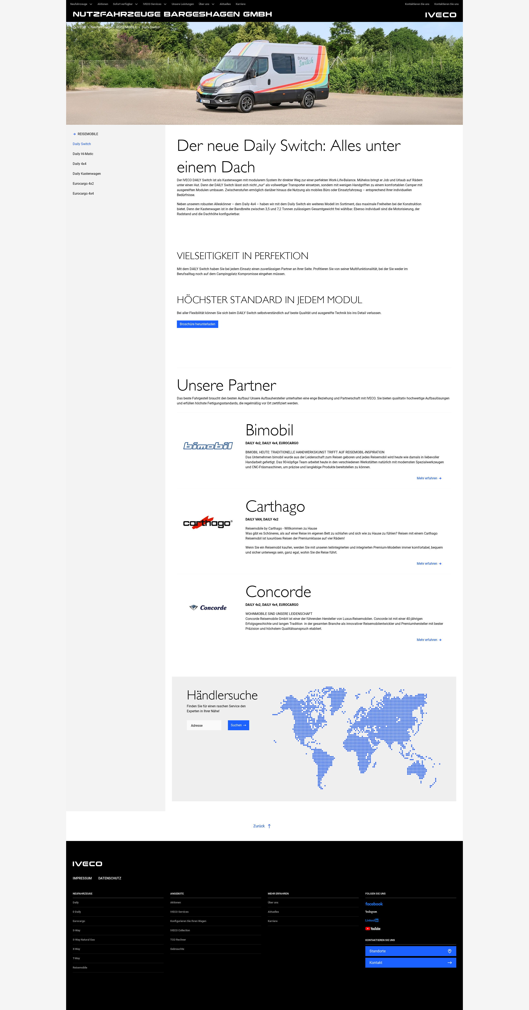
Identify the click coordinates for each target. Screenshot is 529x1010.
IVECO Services (179, 911)
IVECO (81, 27)
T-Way (76, 958)
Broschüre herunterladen (197, 324)
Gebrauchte (177, 948)
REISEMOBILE (126, 27)
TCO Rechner (178, 939)
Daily (76, 902)
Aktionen (175, 902)
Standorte (377, 951)
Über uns (273, 902)
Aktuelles (273, 911)
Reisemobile (80, 967)
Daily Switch (151, 27)
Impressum (82, 878)
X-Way (76, 948)
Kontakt (375, 962)
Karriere (273, 921)
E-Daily (77, 911)
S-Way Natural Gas (84, 939)
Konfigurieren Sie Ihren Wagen (188, 921)
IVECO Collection (180, 930)
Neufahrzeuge (101, 27)
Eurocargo (79, 921)
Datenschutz (109, 878)
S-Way (76, 930)
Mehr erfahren (427, 478)
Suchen (236, 725)
